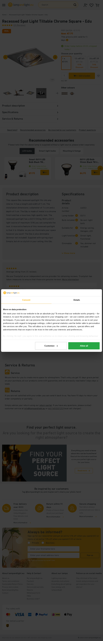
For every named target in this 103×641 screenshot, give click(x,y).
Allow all (84, 346)
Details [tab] (76, 300)
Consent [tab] (26, 300)
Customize (49, 346)
